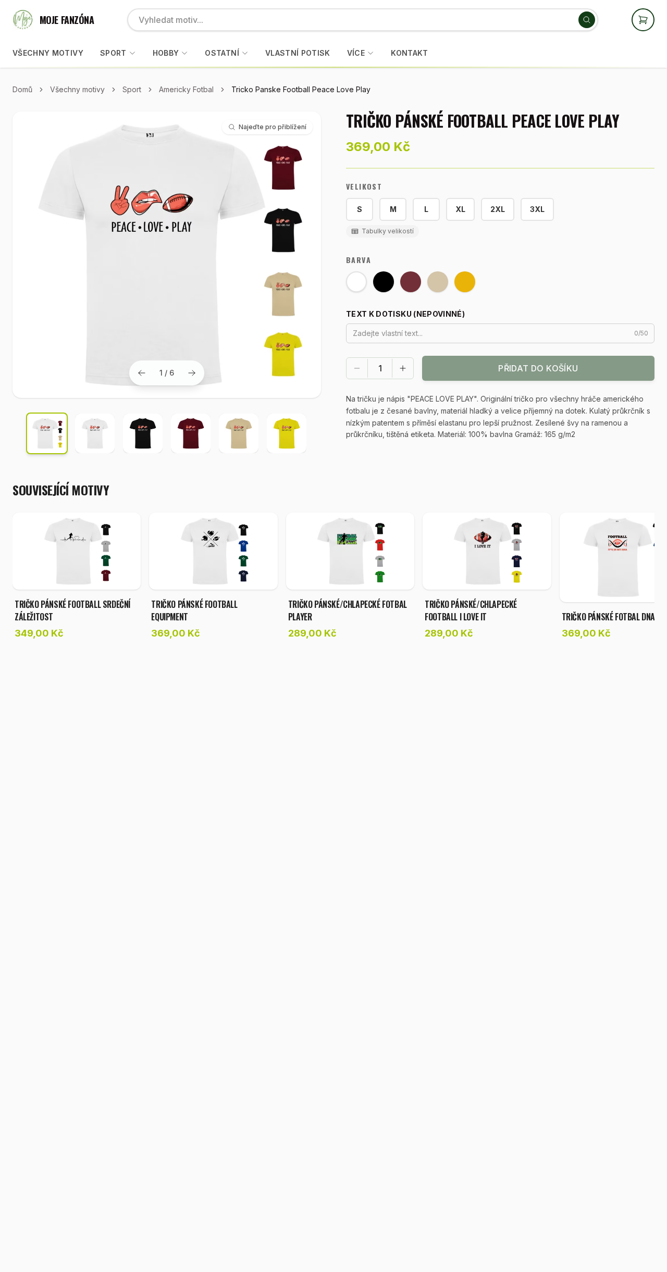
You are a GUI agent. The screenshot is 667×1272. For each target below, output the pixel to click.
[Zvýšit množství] (402, 368)
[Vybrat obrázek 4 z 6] (191, 433)
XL (460, 209)
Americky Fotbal (186, 89)
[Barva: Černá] (383, 281)
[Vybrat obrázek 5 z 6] (239, 433)
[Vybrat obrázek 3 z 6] (143, 433)
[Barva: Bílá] (356, 281)
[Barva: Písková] (437, 281)
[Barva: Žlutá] (464, 281)
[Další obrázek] (191, 373)
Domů (22, 89)
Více (356, 52)
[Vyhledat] (586, 19)
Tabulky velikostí (388, 231)
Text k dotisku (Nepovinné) (405, 313)
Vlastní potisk (297, 52)
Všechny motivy (48, 52)
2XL (497, 209)
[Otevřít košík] (643, 19)
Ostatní (222, 52)
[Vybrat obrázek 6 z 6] (286, 433)
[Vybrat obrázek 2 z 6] (95, 433)
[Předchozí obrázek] (141, 373)
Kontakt (409, 52)
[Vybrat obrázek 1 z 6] (47, 433)
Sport (113, 52)
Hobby (166, 52)
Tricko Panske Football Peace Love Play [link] (300, 89)
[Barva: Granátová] (410, 281)
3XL (537, 209)
